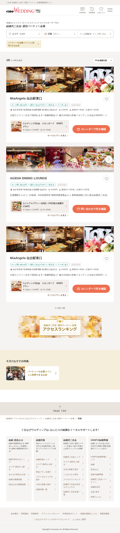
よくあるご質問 (79, 519)
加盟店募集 (104, 514)
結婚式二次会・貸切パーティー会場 (59, 418)
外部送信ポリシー (70, 514)
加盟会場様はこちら (88, 514)
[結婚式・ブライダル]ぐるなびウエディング (24, 418)
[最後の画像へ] (108, 79)
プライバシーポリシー (50, 514)
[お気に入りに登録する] (106, 99)
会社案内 (14, 514)
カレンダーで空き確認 (93, 129)
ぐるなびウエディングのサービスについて (52, 519)
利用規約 (24, 514)
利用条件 (35, 514)
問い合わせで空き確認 (93, 209)
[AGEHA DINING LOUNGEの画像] (60, 159)
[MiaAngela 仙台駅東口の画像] (60, 79)
